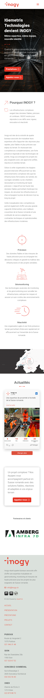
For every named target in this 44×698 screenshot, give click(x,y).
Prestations (11, 69)
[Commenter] (12, 445)
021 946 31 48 (10, 644)
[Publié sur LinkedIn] (36, 393)
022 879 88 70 (10, 693)
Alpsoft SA (19, 599)
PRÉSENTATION (10, 610)
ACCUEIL (7, 605)
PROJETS (8, 620)
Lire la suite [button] (10, 405)
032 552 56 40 (10, 677)
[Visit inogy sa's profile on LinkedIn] (8, 393)
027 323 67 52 (10, 661)
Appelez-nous (12, 77)
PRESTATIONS (10, 615)
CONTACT (8, 625)
